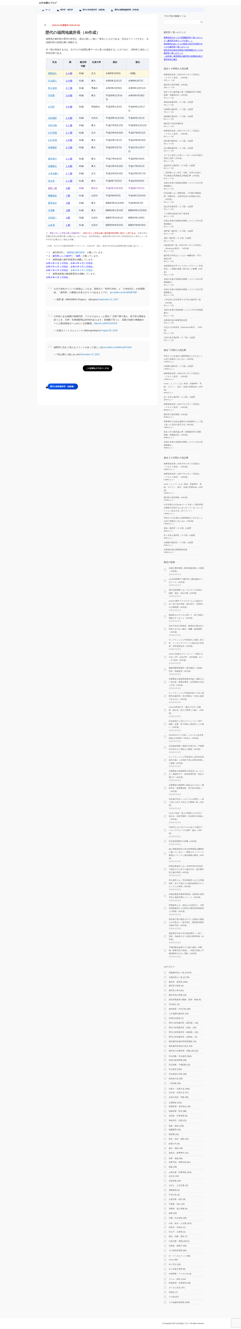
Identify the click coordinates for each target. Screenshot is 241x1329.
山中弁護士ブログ (48, 3)
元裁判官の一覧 (175, 977)
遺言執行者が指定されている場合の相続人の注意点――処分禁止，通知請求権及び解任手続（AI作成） (186, 922)
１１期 (69, 181)
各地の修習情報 (175, 1060)
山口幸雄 (52, 140)
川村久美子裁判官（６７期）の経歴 (179, 337)
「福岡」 (78, 256)
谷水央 (51, 181)
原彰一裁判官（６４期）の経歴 (177, 238)
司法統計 (173, 1004)
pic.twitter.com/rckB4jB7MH (123, 292)
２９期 (69, 118)
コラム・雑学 (174, 1279)
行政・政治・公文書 (177, 1223)
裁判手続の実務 (175, 995)
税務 (171, 1213)
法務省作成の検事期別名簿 (175, 320)
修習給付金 (174, 1078)
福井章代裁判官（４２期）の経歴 (178, 141)
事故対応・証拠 (175, 1120)
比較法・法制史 (175, 1227)
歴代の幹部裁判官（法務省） (181, 1037)
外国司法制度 (174, 1018)
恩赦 (171, 1167)
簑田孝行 (52, 159)
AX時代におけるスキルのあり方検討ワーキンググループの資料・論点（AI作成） (186, 830)
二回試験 (173, 1083)
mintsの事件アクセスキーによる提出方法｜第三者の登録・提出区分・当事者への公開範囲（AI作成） (186, 604)
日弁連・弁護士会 (176, 1092)
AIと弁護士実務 (175, 1269)
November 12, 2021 (90, 354)
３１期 (69, 125)
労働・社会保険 (175, 1218)
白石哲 (51, 107)
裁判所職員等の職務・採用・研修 (183, 999)
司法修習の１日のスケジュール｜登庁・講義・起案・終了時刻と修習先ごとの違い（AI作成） (186, 724)
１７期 (69, 173)
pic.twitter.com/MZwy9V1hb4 (117, 347)
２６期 (69, 140)
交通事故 (173, 1102)
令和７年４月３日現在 (57, 270)
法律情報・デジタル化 (178, 1274)
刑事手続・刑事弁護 (177, 1162)
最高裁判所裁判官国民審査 (180, 1041)
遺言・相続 (174, 1148)
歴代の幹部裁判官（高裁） (180, 1027)
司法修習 (173, 1069)
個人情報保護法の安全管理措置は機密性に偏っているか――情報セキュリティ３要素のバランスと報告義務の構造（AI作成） (186, 853)
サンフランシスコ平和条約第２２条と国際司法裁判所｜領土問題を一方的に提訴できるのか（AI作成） (186, 696)
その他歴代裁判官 (176, 1013)
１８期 (69, 166)
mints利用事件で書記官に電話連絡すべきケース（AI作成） (186, 580)
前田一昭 (52, 188)
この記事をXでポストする (97, 368)
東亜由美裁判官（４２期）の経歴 (178, 102)
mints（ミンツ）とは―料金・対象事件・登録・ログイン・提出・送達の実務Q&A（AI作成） (183, 386)
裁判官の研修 (174, 986)
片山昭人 (52, 81)
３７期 (69, 88)
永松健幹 (52, 118)
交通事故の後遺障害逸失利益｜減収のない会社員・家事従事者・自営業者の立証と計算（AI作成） (186, 682)
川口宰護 (52, 133)
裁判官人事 (174, 990)
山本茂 (51, 225)
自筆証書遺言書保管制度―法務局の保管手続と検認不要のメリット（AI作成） (186, 895)
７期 (68, 195)
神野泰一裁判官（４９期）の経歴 (178, 231)
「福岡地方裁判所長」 (76, 252)
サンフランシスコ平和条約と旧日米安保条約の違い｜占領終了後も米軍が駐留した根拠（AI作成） (186, 760)
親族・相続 (174, 1126)
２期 (68, 218)
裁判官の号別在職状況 (173, 123)
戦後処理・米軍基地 (177, 1283)
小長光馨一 (53, 173)
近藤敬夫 (52, 166)
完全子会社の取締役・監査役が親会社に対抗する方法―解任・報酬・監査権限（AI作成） (186, 629)
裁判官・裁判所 (175, 982)
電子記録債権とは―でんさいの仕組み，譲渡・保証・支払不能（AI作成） (186, 591)
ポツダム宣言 (174, 1287)
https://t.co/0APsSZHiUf (105, 323)
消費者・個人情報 (176, 1208)
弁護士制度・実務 (176, 1097)
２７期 (69, 133)
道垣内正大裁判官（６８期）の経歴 (179, 165)
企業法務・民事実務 (177, 1172)
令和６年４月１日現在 (81, 266)
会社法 (172, 1176)
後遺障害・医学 (175, 1111)
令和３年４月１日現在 (57, 263)
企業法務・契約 (175, 1199)
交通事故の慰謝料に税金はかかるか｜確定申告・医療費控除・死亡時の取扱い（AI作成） (186, 788)
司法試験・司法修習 (177, 1056)
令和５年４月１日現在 (57, 266)
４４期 (69, 73)
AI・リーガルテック (177, 1256)
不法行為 (173, 1195)
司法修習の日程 (175, 1074)
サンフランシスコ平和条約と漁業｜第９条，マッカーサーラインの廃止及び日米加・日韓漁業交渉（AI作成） (186, 643)
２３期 (69, 147)
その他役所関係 (175, 1250)
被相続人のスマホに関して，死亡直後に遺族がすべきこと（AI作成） (186, 616)
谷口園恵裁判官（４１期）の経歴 (178, 148)
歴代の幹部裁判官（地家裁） (62, 386)
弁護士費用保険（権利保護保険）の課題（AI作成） (186, 569)
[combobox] (181, 22)
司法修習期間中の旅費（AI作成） (183, 841)
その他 (172, 1297)
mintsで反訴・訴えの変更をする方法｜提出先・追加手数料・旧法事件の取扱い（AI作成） (186, 816)
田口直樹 (52, 88)
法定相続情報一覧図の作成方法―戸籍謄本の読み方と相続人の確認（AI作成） (186, 747)
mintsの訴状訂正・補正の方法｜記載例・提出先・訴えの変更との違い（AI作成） (186, 710)
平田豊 (51, 95)
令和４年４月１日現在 (81, 263)
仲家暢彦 (52, 147)
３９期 (69, 81)
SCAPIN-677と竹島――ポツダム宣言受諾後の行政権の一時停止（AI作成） (186, 736)
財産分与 (173, 1144)
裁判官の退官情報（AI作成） (176, 85)
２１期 (69, 159)
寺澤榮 (51, 210)
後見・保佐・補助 (176, 1139)
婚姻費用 (173, 1129)
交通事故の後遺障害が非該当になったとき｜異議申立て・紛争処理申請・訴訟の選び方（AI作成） (186, 774)
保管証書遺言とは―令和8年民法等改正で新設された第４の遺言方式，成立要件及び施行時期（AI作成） (186, 869)
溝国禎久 (52, 73)
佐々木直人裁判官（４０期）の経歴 (179, 397)
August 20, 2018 (109, 330)
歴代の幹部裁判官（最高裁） (181, 1023)
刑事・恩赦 (174, 1158)
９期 (68, 188)
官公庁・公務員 (175, 1232)
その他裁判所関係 (176, 1302)
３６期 (69, 107)
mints (171, 1259)
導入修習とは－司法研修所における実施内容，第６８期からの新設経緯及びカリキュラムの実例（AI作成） (186, 883)
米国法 (172, 1292)
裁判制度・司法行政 (177, 1009)
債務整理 (173, 1190)
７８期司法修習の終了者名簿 (176, 213)
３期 (68, 203)
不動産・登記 (174, 1204)
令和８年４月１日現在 (81, 270)
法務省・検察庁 (175, 1246)
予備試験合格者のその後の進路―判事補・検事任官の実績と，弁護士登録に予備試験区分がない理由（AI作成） (186, 950)
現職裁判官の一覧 (176, 972)
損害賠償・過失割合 (177, 1106)
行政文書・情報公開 (177, 1241)
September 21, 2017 (108, 299)
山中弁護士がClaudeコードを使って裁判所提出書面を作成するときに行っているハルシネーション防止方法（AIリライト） (183, 507)
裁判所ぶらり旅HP (62, 256)
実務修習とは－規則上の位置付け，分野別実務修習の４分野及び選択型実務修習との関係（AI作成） (186, 908)
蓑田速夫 (52, 203)
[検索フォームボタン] (201, 22)
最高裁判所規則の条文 (178, 1046)
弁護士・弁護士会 (176, 1089)
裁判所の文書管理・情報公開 (181, 1051)
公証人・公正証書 (176, 1185)
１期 (68, 225)
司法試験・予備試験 (177, 1065)
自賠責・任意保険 (176, 1116)
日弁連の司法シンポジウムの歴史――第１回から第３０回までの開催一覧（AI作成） (186, 802)
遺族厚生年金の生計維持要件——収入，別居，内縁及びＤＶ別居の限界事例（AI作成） (186, 936)
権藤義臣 (52, 195)
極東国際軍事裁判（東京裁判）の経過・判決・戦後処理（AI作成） (186, 669)
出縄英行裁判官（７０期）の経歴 (178, 109)
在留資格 (173, 1181)
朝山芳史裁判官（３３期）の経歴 (178, 206)
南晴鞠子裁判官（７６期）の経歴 (178, 116)
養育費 (172, 1134)
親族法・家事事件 (176, 1153)
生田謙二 (52, 218)
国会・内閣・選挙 (176, 1236)
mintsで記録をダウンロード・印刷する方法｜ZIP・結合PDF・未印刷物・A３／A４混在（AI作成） (186, 657)
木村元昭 (52, 125)
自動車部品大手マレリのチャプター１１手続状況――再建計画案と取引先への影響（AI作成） (183, 269)
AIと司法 (172, 1264)
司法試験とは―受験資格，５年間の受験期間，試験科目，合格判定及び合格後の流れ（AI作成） (182, 196)
